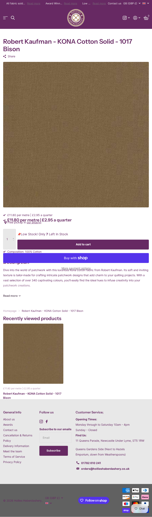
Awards (8, 424)
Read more (33, 3)
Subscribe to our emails (55, 429)
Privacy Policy (12, 462)
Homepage (10, 310)
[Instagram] (41, 421)
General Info (12, 412)
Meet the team (12, 451)
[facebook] (47, 421)
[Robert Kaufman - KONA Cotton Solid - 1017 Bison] (33, 354)
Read (10, 295)
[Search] (13, 17)
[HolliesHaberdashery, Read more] (126, 17)
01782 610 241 (91, 463)
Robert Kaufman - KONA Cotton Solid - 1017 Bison (32, 395)
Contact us (114, 3)
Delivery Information (16, 446)
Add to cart (83, 244)
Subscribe (54, 450)
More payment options (76, 268)
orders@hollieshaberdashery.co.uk (105, 468)
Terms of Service (14, 456)
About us (9, 419)
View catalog (5, 18)
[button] (14, 233)
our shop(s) (34, 222)
